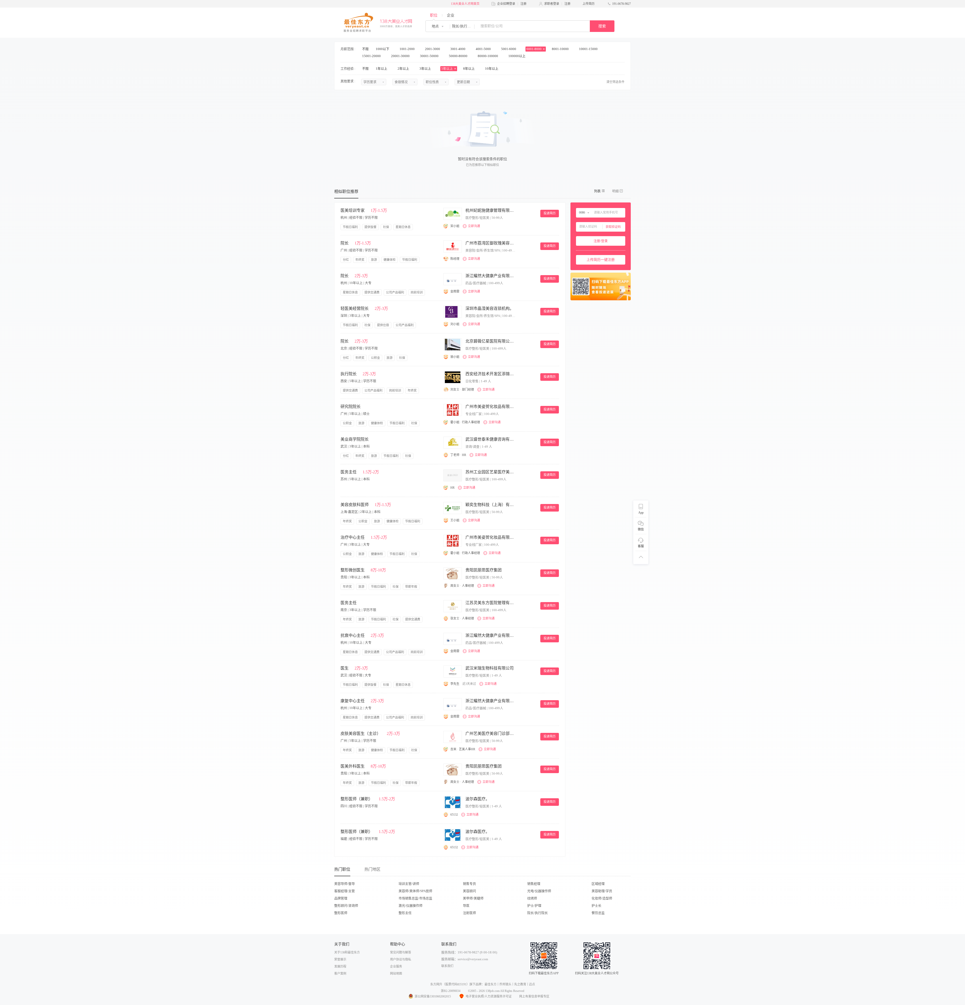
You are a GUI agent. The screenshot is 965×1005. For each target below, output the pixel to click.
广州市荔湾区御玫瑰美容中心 (490, 243)
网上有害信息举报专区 (534, 996)
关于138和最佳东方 (347, 952)
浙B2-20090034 (450, 991)
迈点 (532, 984)
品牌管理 (340, 898)
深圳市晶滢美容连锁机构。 (489, 308)
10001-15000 (588, 49)
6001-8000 (534, 49)
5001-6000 (509, 49)
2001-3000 (433, 49)
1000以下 (383, 49)
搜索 (602, 26)
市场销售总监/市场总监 (415, 898)
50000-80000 (458, 56)
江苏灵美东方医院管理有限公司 (490, 603)
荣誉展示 (340, 959)
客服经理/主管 (344, 891)
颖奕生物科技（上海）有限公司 (490, 505)
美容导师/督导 (344, 884)
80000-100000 (488, 56)
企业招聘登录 (506, 4)
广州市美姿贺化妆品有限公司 (490, 406)
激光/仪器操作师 (410, 905)
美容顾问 (469, 891)
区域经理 (598, 884)
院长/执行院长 (537, 913)
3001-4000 (458, 49)
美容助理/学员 (602, 891)
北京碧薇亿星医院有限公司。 (490, 341)
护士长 (596, 905)
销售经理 (533, 884)
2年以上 (404, 68)
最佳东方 (491, 984)
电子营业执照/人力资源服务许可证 (489, 996)
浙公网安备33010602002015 (433, 996)
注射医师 (469, 913)
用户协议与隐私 (400, 959)
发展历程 (340, 966)
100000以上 (517, 56)
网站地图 (396, 973)
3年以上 (425, 68)
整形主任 (405, 913)
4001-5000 (484, 49)
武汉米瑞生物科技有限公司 (489, 668)
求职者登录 (551, 4)
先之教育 (520, 984)
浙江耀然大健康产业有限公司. (490, 276)
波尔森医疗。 (477, 799)
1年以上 (382, 68)
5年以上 (447, 68)
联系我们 (447, 966)
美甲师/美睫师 (473, 898)
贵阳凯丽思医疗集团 (483, 570)
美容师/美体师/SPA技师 (415, 891)
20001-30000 (400, 56)
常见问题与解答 (400, 952)
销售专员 (469, 884)
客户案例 (340, 973)
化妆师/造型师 (602, 898)
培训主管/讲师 (409, 884)
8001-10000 (560, 49)
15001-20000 (371, 56)
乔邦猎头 (505, 984)
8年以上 (469, 68)
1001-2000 (407, 49)
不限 (365, 49)
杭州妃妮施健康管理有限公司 (490, 210)
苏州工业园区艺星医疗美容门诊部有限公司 (490, 472)
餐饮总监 (598, 913)
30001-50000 (429, 56)
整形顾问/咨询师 (346, 905)
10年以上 (492, 68)
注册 (523, 4)
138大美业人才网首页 (465, 4)
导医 (466, 905)
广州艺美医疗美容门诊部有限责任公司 (490, 733)
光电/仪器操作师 (539, 891)
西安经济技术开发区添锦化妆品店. (490, 374)
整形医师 (340, 913)
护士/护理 (534, 905)
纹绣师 (532, 898)
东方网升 (436, 984)
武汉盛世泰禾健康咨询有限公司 (490, 439)
